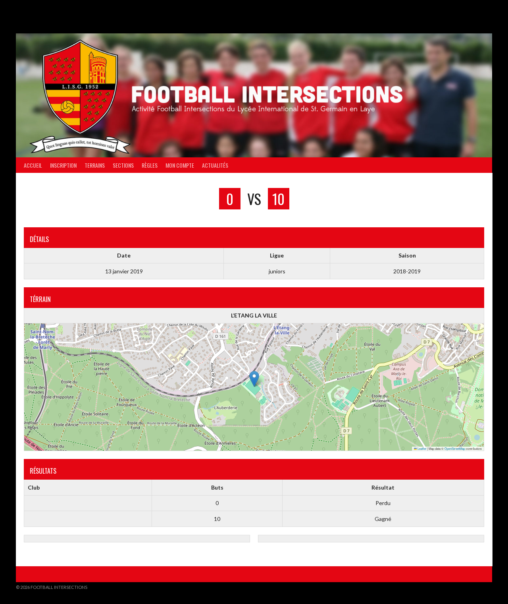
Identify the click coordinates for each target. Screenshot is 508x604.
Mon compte (179, 165)
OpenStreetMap (454, 448)
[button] (254, 379)
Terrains (95, 165)
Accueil (33, 165)
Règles (150, 165)
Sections (123, 165)
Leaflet (421, 448)
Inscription (63, 165)
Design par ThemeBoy (467, 587)
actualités (215, 165)
